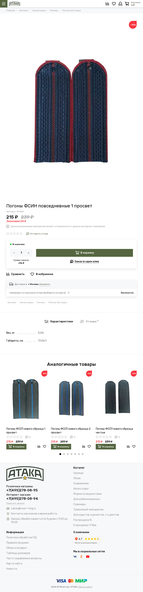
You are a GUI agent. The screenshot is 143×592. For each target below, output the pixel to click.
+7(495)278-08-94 (22, 499)
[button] (60, 454)
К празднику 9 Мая (84, 525)
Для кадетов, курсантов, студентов (96, 514)
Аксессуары (26, 302)
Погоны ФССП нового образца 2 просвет (70, 430)
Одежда (78, 473)
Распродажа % (82, 520)
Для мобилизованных (86, 499)
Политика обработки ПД (21, 537)
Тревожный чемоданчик (88, 509)
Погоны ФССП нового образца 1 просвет (25, 430)
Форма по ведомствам (87, 493)
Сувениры (79, 504)
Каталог (12, 302)
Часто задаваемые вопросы (24, 558)
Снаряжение (81, 483)
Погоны (41, 302)
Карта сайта (14, 563)
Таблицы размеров (18, 553)
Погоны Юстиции (57, 302)
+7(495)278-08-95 (22, 490)
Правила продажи (17, 542)
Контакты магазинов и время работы (34, 513)
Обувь (77, 478)
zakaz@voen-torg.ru (23, 508)
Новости (11, 568)
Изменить (44, 284)
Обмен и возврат (16, 548)
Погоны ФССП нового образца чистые (114, 430)
